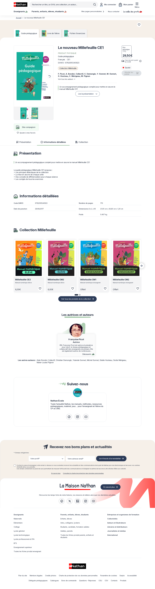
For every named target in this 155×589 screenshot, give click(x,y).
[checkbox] (15, 465)
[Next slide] (141, 266)
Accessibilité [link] (132, 576)
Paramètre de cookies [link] (108, 576)
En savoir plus (55, 473)
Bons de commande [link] (69, 581)
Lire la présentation (86, 94)
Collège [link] (17, 527)
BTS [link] (15, 543)
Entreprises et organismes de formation (123, 515)
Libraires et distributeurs (117, 527)
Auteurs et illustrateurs (116, 523)
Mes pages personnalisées (91, 11)
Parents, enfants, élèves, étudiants (74, 515)
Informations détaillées (55, 142)
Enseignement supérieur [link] (23, 547)
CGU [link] (100, 581)
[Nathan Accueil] (20, 4)
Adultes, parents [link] (66, 531)
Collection (83, 142)
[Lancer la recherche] (94, 4)
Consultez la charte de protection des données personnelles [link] (83, 473)
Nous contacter (113, 11)
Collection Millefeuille (67, 68)
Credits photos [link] (50, 576)
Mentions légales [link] (36, 576)
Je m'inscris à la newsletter (110, 458)
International (112, 535)
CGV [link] (106, 581)
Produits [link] (123, 581)
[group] (24, 113)
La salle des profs (131, 11)
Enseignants (19, 515)
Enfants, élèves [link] (66, 519)
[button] (34, 76)
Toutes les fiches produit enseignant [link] (27, 551)
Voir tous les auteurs (65, 79)
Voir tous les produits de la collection (76, 299)
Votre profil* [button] (35, 459)
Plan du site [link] (22, 576)
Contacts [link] (114, 581)
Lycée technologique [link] (22, 535)
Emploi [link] (122, 576)
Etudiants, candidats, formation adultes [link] (74, 527)
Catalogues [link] (54, 581)
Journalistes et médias (116, 531)
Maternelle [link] (18, 519)
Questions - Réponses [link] (87, 581)
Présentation (25, 142)
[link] (69, 417)
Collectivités (112, 519)
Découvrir (86, 354)
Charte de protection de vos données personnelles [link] (78, 576)
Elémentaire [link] (18, 523)
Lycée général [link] (19, 531)
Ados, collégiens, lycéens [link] (70, 523)
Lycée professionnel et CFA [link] (24, 539)
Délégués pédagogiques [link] (38, 581)
